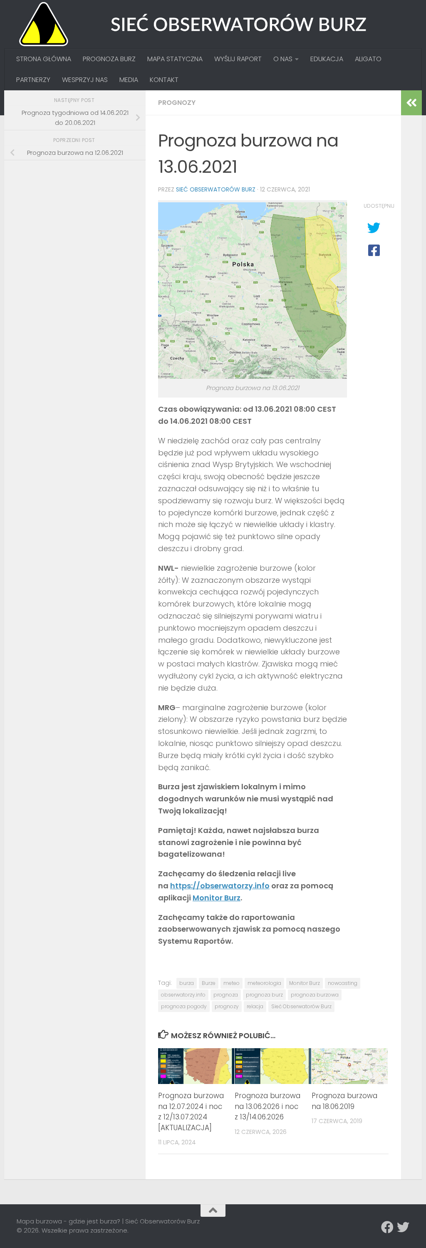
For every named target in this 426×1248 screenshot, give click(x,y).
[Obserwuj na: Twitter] (403, 1227)
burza (186, 983)
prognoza (225, 994)
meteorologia (264, 983)
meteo (231, 983)
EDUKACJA (326, 59)
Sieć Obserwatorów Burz (215, 189)
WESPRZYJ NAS (85, 80)
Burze (208, 983)
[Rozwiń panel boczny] (411, 102)
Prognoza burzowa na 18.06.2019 (344, 1101)
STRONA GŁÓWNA (43, 59)
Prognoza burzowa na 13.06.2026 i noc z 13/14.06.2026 (267, 1106)
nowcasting (342, 983)
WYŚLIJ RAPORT (238, 59)
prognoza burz (264, 994)
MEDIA (128, 80)
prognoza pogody (184, 1006)
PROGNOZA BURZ (109, 59)
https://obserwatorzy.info (220, 885)
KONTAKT (164, 80)
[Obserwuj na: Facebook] (387, 1227)
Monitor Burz (216, 897)
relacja (255, 1006)
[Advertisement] (79, 225)
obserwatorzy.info (183, 994)
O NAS (282, 59)
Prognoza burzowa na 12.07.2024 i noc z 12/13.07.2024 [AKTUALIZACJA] (191, 1112)
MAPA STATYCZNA (175, 59)
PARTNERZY (33, 80)
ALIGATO (368, 59)
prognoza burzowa (315, 994)
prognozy (227, 1006)
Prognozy (177, 102)
